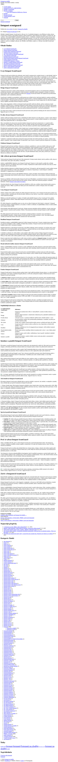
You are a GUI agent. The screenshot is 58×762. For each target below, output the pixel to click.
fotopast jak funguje (8, 601)
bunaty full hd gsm (8, 548)
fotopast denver (7, 588)
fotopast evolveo (7, 593)
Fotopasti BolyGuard (9, 636)
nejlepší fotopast (7, 724)
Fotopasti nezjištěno (8, 668)
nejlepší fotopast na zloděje (10, 725)
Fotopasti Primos (8, 674)
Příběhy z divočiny (8, 733)
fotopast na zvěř (7, 607)
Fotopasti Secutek (8, 682)
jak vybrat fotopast (8, 709)
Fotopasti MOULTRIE (9, 664)
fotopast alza (7, 570)
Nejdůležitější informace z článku (11, 61)
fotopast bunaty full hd (9, 578)
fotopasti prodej (7, 675)
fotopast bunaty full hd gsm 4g (11, 579)
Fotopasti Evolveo (8, 652)
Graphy (22, 760)
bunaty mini (6, 552)
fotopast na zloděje (8, 605)
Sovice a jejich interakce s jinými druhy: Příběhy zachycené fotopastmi (17, 517)
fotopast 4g (6, 568)
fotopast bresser (7, 574)
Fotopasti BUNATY (8, 641)
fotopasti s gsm (7, 678)
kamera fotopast (7, 714)
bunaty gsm (6, 551)
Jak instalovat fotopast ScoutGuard (12, 63)
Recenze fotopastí (8, 15)
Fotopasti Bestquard (8, 635)
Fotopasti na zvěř (11, 629)
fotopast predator (8, 609)
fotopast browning (8, 575)
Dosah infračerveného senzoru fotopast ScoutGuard (16, 58)
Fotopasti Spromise (8, 687)
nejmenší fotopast (8, 731)
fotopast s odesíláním (9, 614)
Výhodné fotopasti (8, 736)
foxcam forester (7, 698)
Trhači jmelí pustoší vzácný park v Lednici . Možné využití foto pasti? (20, 529)
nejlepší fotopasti (8, 727)
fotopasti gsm (7, 656)
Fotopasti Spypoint (8, 689)
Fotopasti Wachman (8, 696)
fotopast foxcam (7, 597)
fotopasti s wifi (7, 679)
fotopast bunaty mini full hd (10, 583)
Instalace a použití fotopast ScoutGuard (13, 62)
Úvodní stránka (7, 6)
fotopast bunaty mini (8, 582)
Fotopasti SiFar (7, 683)
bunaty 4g (6, 544)
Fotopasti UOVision (8, 694)
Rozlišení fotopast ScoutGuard (11, 57)
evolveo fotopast (7, 561)
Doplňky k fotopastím (9, 9)
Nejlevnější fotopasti (8, 729)
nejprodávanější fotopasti (9, 732)
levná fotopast (7, 717)
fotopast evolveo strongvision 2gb (12, 594)
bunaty (5, 542)
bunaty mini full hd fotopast (10, 555)
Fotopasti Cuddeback (9, 645)
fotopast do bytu (7, 591)
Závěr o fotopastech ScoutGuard (11, 67)
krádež (8, 749)
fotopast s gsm (7, 612)
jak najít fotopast (7, 702)
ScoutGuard (14, 31)
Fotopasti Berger (8, 633)
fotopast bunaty (7, 576)
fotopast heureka (7, 599)
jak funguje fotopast (8, 701)
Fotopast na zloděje (5, 1)
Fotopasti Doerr (7, 648)
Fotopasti (6, 17)
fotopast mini (7, 603)
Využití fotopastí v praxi (9, 16)
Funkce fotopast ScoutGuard (10, 59)
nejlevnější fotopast (8, 728)
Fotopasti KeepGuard (9, 659)
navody (5, 723)
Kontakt (5, 13)
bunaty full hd (7, 546)
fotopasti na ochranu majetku (10, 666)
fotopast (9, 31)
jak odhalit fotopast (8, 705)
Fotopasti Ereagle (8, 651)
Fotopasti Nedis (7, 667)
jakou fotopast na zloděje (9, 713)
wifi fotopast (7, 739)
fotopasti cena (7, 644)
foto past (6, 564)
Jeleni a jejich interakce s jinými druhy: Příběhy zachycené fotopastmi (17, 520)
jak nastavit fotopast (8, 704)
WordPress (7, 760)
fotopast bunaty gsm (8, 580)
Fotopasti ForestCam (9, 654)
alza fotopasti (7, 541)
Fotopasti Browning (8, 640)
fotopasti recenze (8, 677)
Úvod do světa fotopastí (6, 755)
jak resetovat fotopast (9, 706)
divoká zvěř (3, 746)
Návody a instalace (8, 10)
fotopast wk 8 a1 (8, 622)
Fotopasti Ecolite (8, 649)
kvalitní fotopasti (8, 716)
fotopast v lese (7, 620)
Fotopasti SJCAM (8, 685)
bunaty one (6, 556)
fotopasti (28, 93)
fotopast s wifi (7, 616)
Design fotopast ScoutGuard (10, 50)
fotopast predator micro (9, 610)
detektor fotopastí (8, 560)
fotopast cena (7, 587)
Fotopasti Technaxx (8, 691)
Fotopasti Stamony (8, 690)
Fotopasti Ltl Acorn (8, 663)
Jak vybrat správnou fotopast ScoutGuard (13, 54)
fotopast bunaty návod (9, 586)
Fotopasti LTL (7, 662)
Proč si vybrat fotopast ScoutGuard (12, 66)
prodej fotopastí (7, 735)
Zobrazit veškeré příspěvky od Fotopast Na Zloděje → (14, 515)
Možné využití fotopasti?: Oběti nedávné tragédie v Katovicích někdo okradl (22, 528)
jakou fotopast (7, 712)
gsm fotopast (7, 700)
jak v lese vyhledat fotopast (10, 708)
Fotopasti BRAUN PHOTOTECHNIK (13, 639)
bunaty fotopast (7, 545)
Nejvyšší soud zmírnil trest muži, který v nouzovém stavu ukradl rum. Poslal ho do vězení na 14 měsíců (28, 533)
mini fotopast (7, 721)
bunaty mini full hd (8, 553)
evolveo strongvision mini (10, 563)
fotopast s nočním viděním (10, 613)
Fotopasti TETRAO (8, 693)
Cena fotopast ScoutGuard (10, 55)
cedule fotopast (7, 557)
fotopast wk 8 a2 (8, 624)
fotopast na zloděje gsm (9, 606)
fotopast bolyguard (8, 572)
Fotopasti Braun (7, 637)
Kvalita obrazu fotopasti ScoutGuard (12, 51)
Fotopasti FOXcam (8, 655)
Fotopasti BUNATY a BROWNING (12, 8)
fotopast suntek (7, 618)
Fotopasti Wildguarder (9, 697)
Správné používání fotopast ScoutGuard (13, 65)
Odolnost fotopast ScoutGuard (11, 52)
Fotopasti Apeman (8, 630)
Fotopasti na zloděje (11, 628)
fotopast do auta (7, 590)
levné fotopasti (7, 719)
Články (5, 559)
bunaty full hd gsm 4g (9, 549)
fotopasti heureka (8, 658)
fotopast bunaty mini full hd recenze (12, 584)
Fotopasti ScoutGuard (9, 681)
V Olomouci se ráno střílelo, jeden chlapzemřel (15, 527)
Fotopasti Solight (8, 686)
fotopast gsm (7, 598)
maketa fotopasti (7, 720)
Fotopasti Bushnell (8, 643)
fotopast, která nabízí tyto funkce (17, 181)
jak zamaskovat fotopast (9, 710)
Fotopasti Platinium (8, 672)
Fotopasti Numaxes (8, 670)
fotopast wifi (7, 621)
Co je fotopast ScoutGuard (10, 48)
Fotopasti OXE (7, 671)
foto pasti (6, 565)
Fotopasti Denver (8, 647)
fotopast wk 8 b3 (8, 625)
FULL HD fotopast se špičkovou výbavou (17, 12)
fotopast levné (7, 602)
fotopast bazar (7, 571)
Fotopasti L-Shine (8, 660)
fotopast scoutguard (5, 21)
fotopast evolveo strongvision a (11, 595)
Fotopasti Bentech (8, 632)
